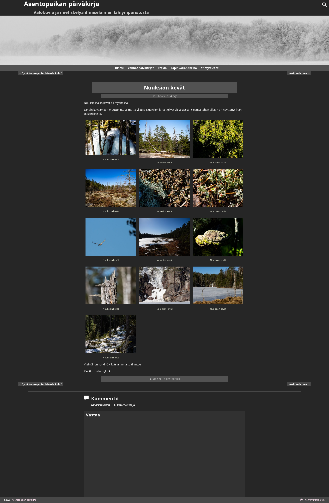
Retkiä (162, 68)
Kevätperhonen (299, 73)
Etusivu (118, 68)
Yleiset (157, 379)
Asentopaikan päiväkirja (24, 499)
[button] (111, 142)
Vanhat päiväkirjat (141, 68)
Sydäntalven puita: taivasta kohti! (40, 73)
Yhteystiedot (209, 68)
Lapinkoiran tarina (184, 68)
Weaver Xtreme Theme (314, 499)
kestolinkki (173, 379)
